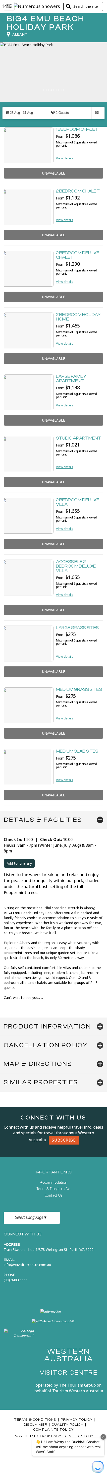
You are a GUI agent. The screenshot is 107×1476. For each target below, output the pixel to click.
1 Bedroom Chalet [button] (77, 129)
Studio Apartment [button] (78, 438)
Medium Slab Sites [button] (77, 751)
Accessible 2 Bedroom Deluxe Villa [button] (76, 566)
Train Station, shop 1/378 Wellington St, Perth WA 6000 (49, 1249)
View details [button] (64, 158)
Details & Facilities (43, 819)
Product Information (47, 1026)
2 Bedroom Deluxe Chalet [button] (77, 255)
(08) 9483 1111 (16, 1280)
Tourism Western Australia (77, 1391)
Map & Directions (38, 1063)
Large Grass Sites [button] (77, 627)
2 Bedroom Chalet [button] (78, 191)
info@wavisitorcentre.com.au (27, 1264)
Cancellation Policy (46, 1045)
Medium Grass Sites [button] (79, 689)
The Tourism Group (77, 1385)
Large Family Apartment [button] (71, 379)
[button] (24, 113)
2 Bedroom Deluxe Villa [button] (77, 502)
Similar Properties (41, 1082)
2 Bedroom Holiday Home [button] (78, 317)
